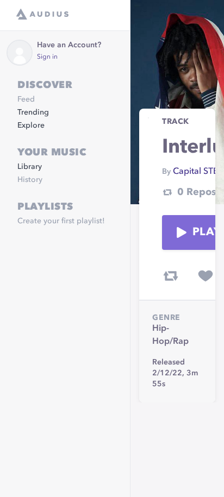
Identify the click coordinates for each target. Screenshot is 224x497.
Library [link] (29, 167)
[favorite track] (205, 276)
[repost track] (170, 276)
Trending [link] (33, 112)
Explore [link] (31, 125)
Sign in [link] (47, 57)
